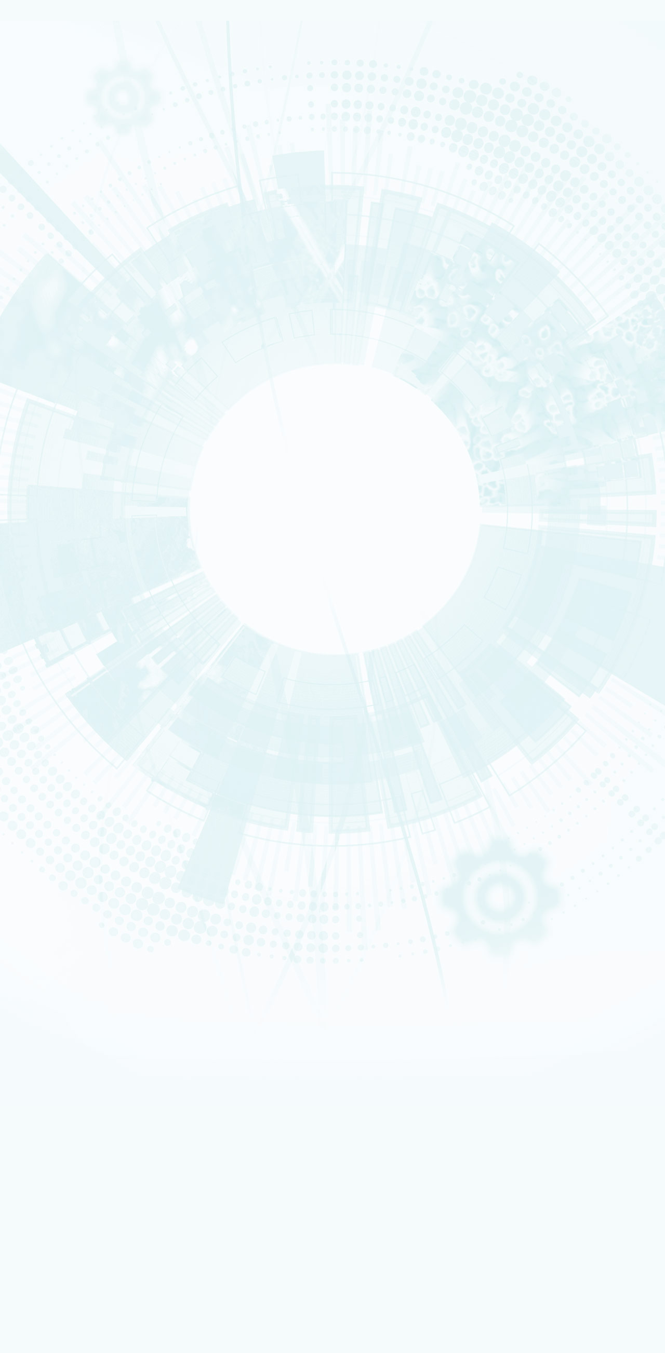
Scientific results (66, 351)
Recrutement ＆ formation (64, 107)
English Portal (538, 1010)
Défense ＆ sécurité (58, 247)
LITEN (45, 422)
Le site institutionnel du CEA (87, 824)
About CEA (535, 1023)
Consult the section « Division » (50, 237)
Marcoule (49, 709)
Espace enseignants (75, 782)
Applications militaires (60, 120)
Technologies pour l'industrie (66, 267)
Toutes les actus (70, 965)
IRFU (74, 1322)
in (271, 477)
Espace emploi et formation (86, 768)
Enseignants (51, 897)
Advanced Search (113, 486)
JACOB (193, 1266)
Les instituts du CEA (57, 1190)
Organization (57, 198)
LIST (74, 1253)
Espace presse (67, 972)
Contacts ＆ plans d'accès (64, 682)
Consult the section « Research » (52, 314)
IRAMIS (74, 1308)
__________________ (73, 803)
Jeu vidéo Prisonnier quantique (90, 951)
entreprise (50, 884)
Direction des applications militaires (98, 832)
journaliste (51, 864)
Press (55, 762)
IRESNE (46, 395)
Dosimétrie (50, 917)
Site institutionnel (333, 692)
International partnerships (84, 299)
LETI (194, 1245)
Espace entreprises (74, 796)
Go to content (475, 996)
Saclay (47, 695)
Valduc (47, 722)
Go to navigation (479, 1004)
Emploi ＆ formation (58, 870)
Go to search (483, 1012)
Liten (73, 1232)
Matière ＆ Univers (57, 274)
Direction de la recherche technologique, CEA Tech (118, 845)
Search (14, 467)
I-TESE (46, 415)
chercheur (50, 877)
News (38, 149)
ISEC (45, 409)
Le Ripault (49, 735)
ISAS (45, 402)
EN (514, 997)
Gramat (48, 742)
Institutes (52, 222)
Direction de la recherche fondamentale (103, 852)
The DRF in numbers (68, 210)
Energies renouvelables (62, 260)
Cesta (46, 729)
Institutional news (68, 363)
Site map (40, 611)
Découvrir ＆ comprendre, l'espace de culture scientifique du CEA (139, 937)
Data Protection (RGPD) (64, 602)
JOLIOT (74, 1273)
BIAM (193, 1294)
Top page (20, 625)
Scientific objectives (71, 186)
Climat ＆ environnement (63, 287)
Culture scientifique (58, 890)
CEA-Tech (50, 134)
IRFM (74, 1315)
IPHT (74, 1301)
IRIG (74, 1328)
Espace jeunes (67, 789)
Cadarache (51, 689)
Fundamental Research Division (554, 1037)
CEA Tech (534, 1030)
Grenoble (49, 702)
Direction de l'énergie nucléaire (92, 838)
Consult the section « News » (46, 378)
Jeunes (47, 903)
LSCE (74, 1280)
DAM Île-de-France (58, 716)
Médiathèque (53, 910)
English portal (67, 810)
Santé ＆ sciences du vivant (65, 280)
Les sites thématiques (61, 817)
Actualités (42, 958)
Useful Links (536, 1017)
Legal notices (47, 595)
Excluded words (28, 494)
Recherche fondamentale (64, 140)
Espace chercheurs (73, 776)
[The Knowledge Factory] (108, 72)
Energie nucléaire (56, 127)
